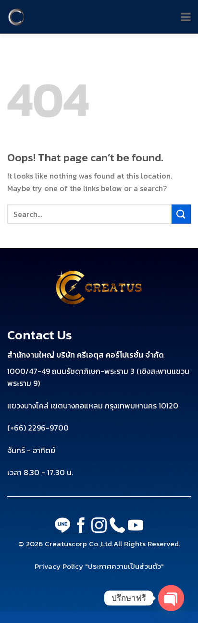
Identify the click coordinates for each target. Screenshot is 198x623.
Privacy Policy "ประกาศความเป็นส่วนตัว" (99, 566)
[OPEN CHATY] (171, 598)
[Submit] (181, 213)
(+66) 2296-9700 (38, 427)
